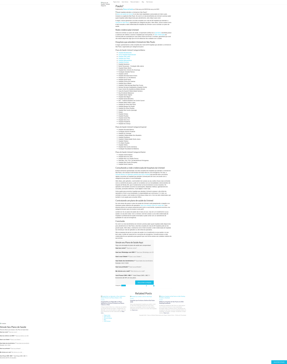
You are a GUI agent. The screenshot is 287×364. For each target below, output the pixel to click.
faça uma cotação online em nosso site (152, 205)
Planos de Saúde (134, 2)
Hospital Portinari (123, 62)
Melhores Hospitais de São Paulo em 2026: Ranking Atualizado (171, 302)
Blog (143, 2)
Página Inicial (116, 2)
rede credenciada (159, 34)
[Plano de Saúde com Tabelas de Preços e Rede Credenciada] (106, 2)
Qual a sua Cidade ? (122, 256)
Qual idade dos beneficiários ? (125, 261)
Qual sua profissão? (122, 267)
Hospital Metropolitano (125, 60)
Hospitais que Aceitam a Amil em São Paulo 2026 (142, 301)
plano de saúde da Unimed (125, 14)
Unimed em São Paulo (122, 22)
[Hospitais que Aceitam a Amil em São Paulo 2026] (141, 296)
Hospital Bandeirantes (125, 53)
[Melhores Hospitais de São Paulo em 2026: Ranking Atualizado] (172, 297)
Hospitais (123, 285)
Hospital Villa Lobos (124, 56)
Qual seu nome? (121, 248)
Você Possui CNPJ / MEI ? (124, 275)
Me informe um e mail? (123, 271)
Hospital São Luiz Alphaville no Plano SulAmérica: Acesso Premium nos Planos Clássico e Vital (112, 303)
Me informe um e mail (6, 352)
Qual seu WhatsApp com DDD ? (126, 252)
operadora (158, 33)
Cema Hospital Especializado (127, 54)
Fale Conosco (149, 2)
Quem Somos (125, 2)
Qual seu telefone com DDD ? (8, 335)
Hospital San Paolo (124, 58)
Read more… (135, 310)
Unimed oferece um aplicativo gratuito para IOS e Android (132, 174)
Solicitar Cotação (144, 282)
